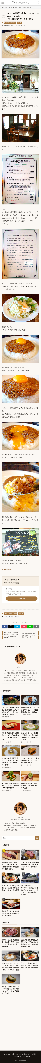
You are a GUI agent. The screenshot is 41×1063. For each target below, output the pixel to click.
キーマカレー (8, 616)
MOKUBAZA (6, 570)
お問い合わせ (26, 1056)
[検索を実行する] (37, 838)
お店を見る (21, 598)
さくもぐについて (16, 1056)
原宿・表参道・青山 (9, 22)
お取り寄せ (15, 1054)
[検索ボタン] (38, 2)
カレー (19, 22)
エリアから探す (32, 1054)
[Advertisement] (20, 1024)
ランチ (17, 616)
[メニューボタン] (2, 2)
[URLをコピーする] (36, 626)
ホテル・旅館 (23, 1054)
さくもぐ (20, 667)
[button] (5, 626)
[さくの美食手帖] (20, 2)
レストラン (7, 1054)
